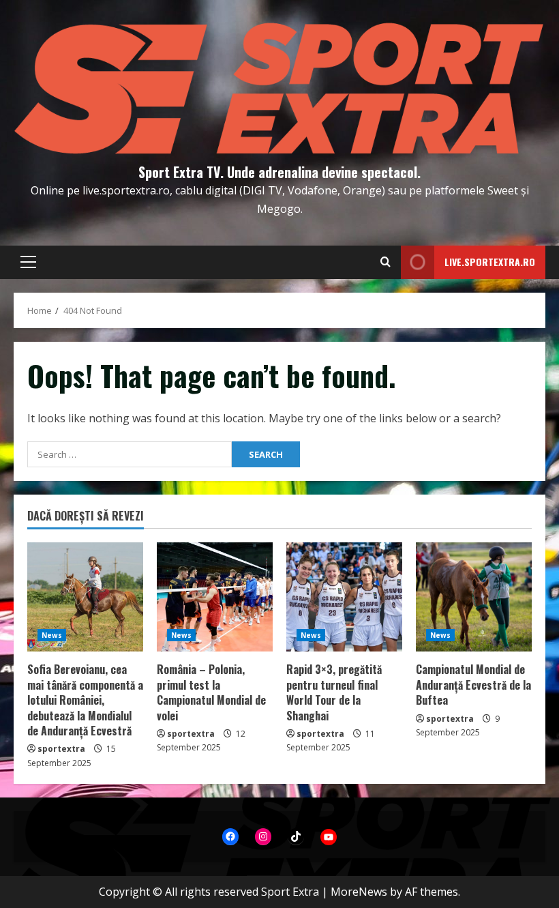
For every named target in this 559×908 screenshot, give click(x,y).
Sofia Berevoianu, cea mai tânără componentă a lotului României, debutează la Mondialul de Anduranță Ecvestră (85, 700)
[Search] (385, 262)
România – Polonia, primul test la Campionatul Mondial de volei (211, 692)
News (52, 635)
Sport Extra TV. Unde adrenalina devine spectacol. (279, 172)
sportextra (61, 749)
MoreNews (359, 891)
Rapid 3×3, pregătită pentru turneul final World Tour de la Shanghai (334, 692)
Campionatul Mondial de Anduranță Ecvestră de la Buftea (473, 684)
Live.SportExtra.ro (489, 261)
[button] (28, 262)
